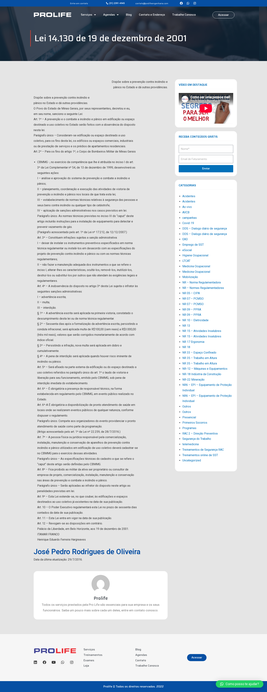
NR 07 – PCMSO (193, 298)
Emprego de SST (193, 244)
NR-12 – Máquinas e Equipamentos (204, 368)
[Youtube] (53, 662)
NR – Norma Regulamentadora (201, 282)
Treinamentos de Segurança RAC (203, 449)
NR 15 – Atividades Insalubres (201, 331)
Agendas (109, 14)
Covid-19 (188, 223)
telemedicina (190, 444)
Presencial (189, 417)
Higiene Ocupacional (195, 255)
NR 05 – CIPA (191, 293)
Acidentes (188, 196)
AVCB (185, 212)
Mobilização (190, 277)
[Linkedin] (35, 662)
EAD (185, 239)
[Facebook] (181, 3)
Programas (189, 428)
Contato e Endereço (152, 14)
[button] (115, 3)
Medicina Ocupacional (196, 266)
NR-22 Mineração (193, 379)
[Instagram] (195, 3)
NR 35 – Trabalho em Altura (199, 358)
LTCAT (186, 261)
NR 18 (186, 347)
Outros (186, 406)
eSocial (187, 250)
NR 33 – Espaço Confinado (199, 352)
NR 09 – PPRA (191, 309)
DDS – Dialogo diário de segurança (204, 228)
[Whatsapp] (188, 3)
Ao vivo (187, 207)
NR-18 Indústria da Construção (201, 374)
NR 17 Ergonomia (193, 342)
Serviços (86, 14)
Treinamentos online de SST (200, 455)
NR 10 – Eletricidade (195, 320)
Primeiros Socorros (194, 422)
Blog (129, 14)
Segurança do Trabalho (196, 439)
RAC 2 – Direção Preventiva (200, 433)
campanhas (189, 218)
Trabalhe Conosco (184, 14)
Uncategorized (191, 460)
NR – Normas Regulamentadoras (203, 288)
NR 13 (186, 325)
